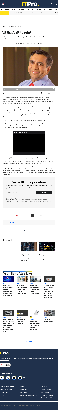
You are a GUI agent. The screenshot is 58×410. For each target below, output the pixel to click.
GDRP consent (45, 392)
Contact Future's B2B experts (28, 395)
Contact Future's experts (7, 386)
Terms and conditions (6, 389)
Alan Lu (20, 43)
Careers (2, 395)
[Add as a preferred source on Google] (5, 365)
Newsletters (23, 392)
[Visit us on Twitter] (8, 378)
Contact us (44, 386)
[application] (29, 143)
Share (6, 93)
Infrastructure (30, 9)
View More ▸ (29, 341)
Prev (17, 215)
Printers (19, 26)
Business (7, 9)
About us (23, 386)
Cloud (14, 9)
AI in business (35, 13)
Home (3, 26)
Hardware (21, 9)
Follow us (44, 93)
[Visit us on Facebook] (2, 378)
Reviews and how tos (47, 13)
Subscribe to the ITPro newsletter (19, 13)
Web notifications (46, 389)
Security (39, 9)
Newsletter (52, 93)
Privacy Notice (9, 199)
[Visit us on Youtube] (14, 378)
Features (40, 43)
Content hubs (48, 9)
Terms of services (25, 198)
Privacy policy (24, 389)
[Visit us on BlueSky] (19, 378)
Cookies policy (4, 392)
